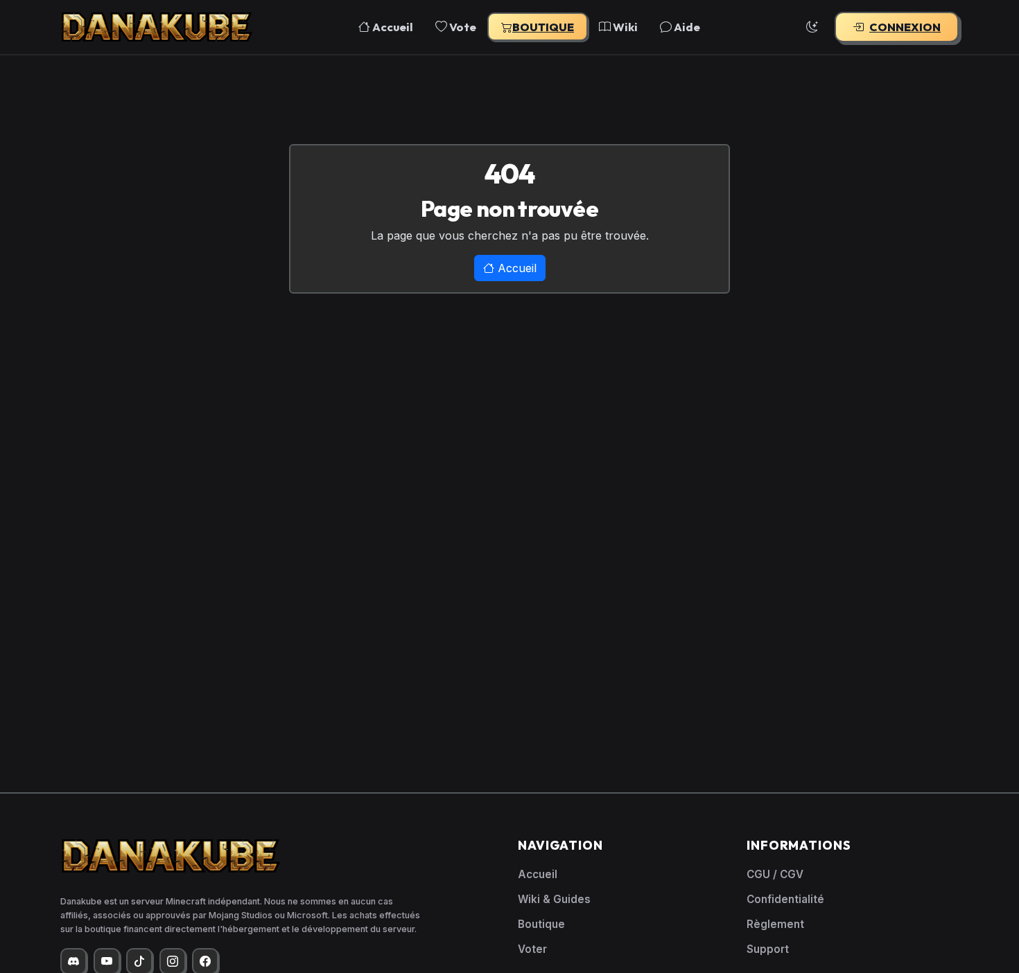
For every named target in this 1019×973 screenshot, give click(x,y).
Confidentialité (785, 899)
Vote (461, 26)
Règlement (775, 924)
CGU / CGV (775, 874)
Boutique (543, 27)
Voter (532, 949)
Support (768, 949)
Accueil (391, 26)
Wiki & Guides (554, 899)
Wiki (624, 26)
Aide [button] (686, 26)
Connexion (905, 27)
